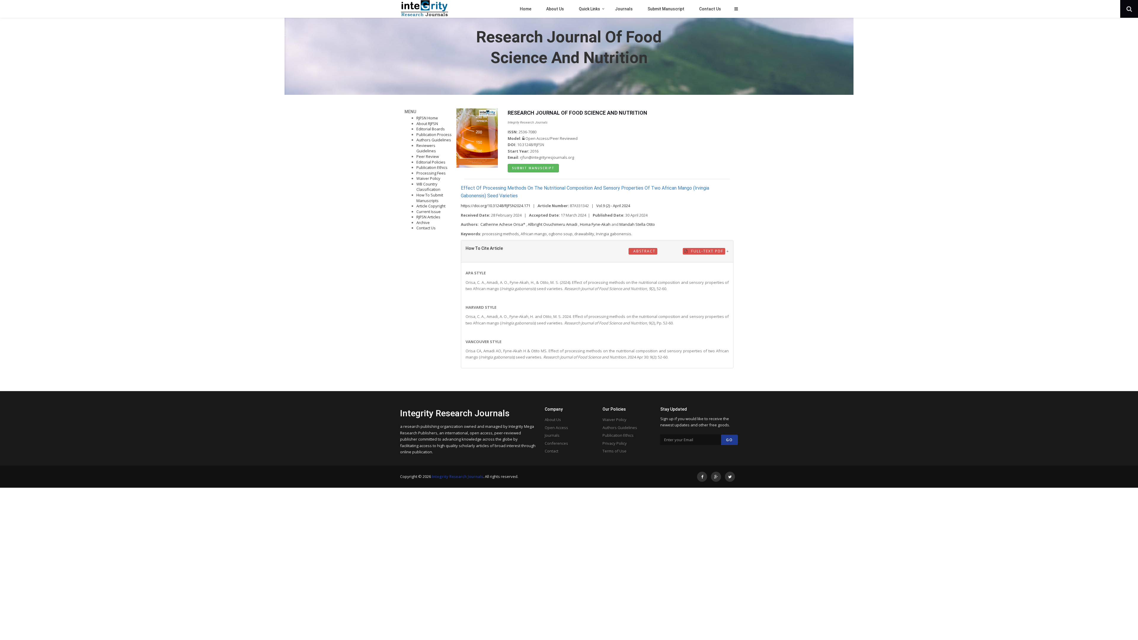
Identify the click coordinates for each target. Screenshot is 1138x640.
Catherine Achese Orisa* (503, 224)
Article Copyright (430, 206)
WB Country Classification (428, 186)
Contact (551, 451)
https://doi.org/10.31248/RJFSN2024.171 (495, 205)
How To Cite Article (484, 248)
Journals (552, 435)
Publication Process (434, 134)
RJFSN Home (427, 118)
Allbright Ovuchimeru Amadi (553, 224)
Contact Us (426, 228)
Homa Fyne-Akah (595, 224)
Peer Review (427, 156)
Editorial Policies (430, 162)
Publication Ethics (431, 167)
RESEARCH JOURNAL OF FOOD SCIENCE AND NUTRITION (577, 113)
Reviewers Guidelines (426, 148)
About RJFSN (427, 123)
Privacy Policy (614, 443)
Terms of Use (614, 451)
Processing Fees (431, 173)
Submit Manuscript (533, 168)
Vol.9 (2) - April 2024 (613, 205)
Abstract (644, 251)
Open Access (556, 427)
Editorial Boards (430, 129)
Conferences (556, 443)
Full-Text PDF (706, 251)
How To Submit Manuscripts (429, 197)
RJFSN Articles (428, 217)
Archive (423, 222)
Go (729, 439)
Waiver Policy (428, 178)
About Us (553, 419)
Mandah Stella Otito (637, 224)
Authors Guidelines (433, 140)
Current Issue (428, 211)
